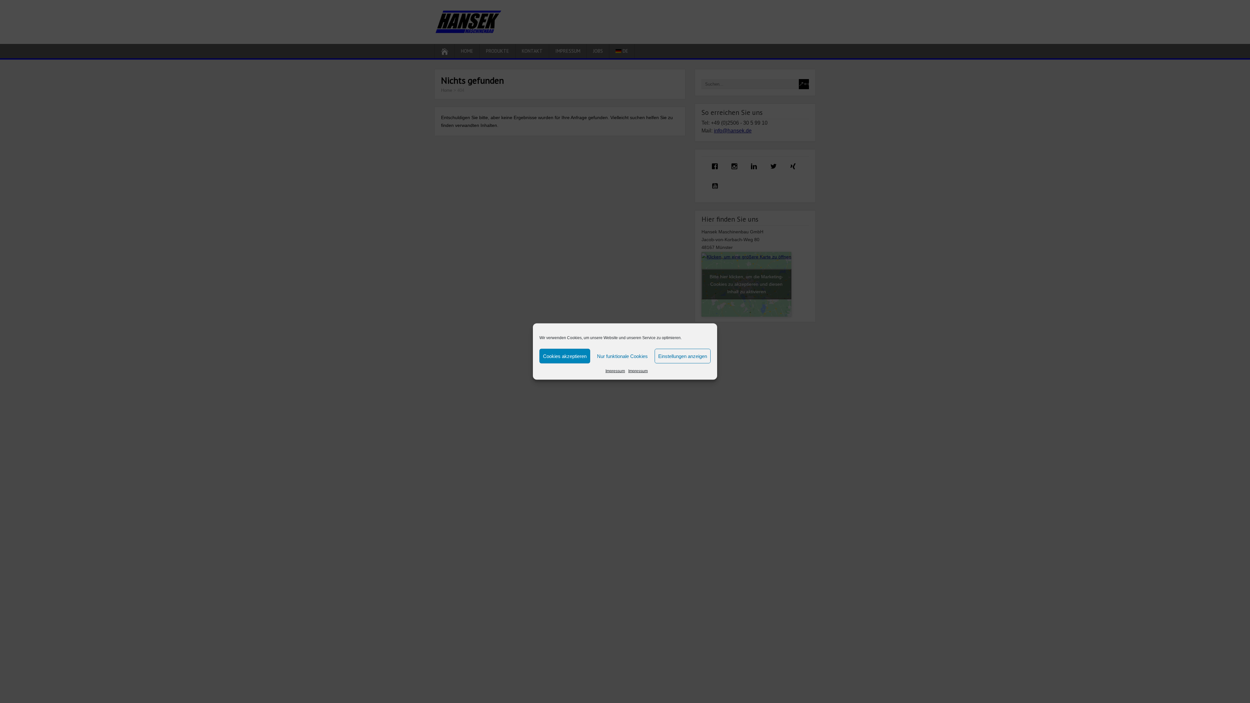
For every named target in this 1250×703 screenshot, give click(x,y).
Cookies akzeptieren (565, 356)
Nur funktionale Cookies (622, 356)
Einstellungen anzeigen (682, 356)
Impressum (615, 371)
